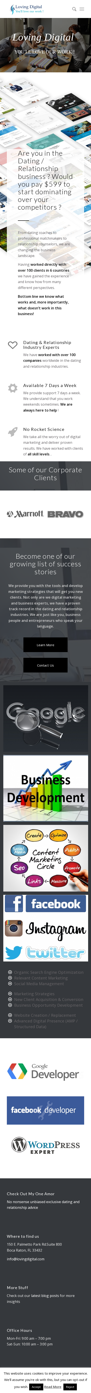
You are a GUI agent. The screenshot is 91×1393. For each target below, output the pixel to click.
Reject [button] (70, 1387)
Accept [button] (36, 1387)
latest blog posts (45, 1296)
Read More (52, 1386)
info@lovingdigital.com (25, 1259)
